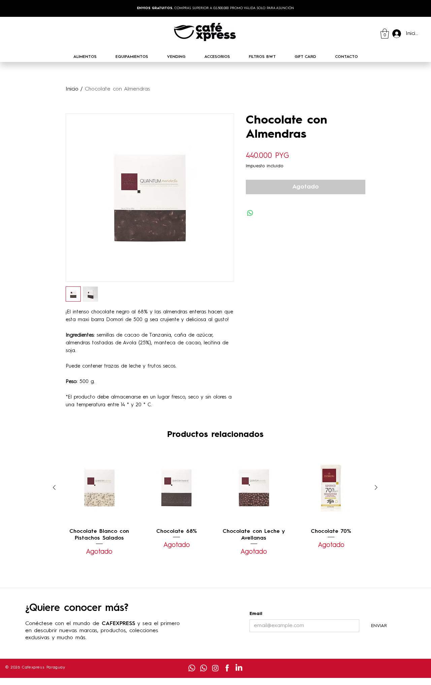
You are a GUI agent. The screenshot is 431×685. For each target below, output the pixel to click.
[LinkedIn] (239, 668)
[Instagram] (215, 668)
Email (256, 613)
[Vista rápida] (99, 487)
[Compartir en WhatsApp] (250, 213)
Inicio (72, 89)
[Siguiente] (376, 487)
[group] (215, 504)
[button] (384, 34)
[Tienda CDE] (203, 668)
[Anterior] (54, 487)
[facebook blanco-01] (227, 668)
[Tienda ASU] (192, 668)
